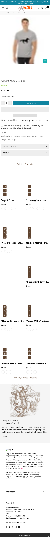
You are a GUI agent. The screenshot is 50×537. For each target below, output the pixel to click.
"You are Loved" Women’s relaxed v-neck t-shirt (12, 243)
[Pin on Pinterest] (37, 121)
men (9, 139)
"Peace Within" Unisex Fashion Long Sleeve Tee (37, 321)
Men (28, 136)
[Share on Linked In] (40, 121)
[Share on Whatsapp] (44, 121)
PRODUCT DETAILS (9, 146)
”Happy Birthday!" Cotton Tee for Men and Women (37, 282)
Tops (14, 139)
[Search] (7, 8)
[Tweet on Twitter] (33, 121)
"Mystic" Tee (7, 200)
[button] (25, 109)
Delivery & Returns (7, 96)
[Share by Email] (47, 121)
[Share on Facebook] (29, 121)
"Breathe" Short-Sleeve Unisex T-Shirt (37, 363)
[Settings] (37, 8)
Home (3, 13)
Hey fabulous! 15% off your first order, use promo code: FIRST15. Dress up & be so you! (25, 2)
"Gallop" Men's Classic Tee (12, 363)
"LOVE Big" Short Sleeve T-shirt (37, 200)
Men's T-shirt (38, 136)
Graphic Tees (19, 136)
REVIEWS (6, 153)
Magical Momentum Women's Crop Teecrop (37, 243)
